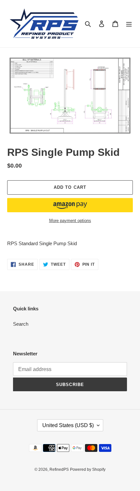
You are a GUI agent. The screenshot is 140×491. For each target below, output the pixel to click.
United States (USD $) (68, 425)
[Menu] (129, 24)
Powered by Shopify (87, 469)
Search (20, 324)
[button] (70, 205)
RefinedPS (59, 469)
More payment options (70, 220)
